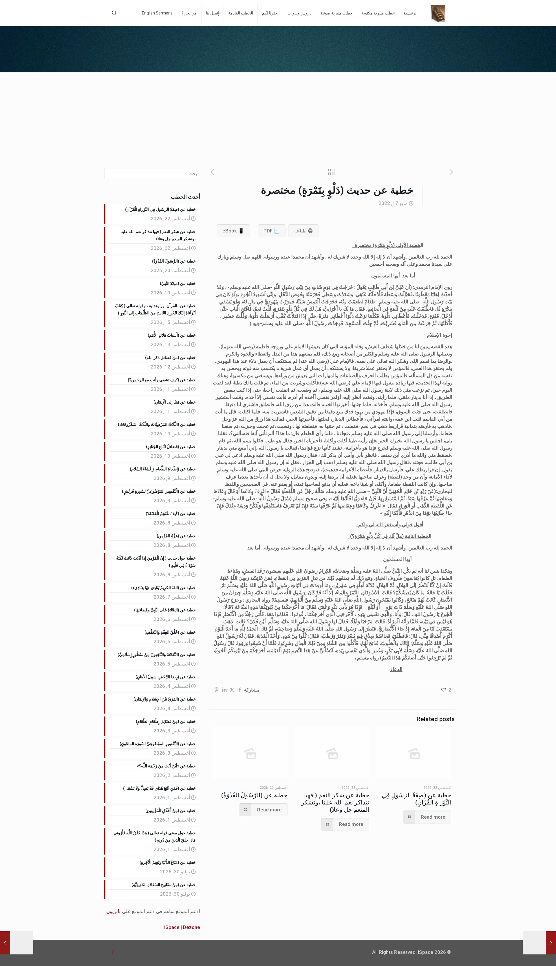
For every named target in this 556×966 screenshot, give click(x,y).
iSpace (172, 927)
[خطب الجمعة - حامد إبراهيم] (438, 13)
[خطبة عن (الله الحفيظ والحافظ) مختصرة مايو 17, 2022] (539, 942)
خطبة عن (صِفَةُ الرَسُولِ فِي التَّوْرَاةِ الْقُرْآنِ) (416, 799)
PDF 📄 (272, 231)
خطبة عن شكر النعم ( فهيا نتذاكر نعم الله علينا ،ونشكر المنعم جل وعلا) (335, 802)
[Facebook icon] (113, 952)
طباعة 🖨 (303, 231)
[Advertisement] (278, 115)
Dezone (191, 927)
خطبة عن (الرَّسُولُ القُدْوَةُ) (254, 795)
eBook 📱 (233, 231)
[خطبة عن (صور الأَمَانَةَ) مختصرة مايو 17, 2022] (16, 942)
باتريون (113, 911)
